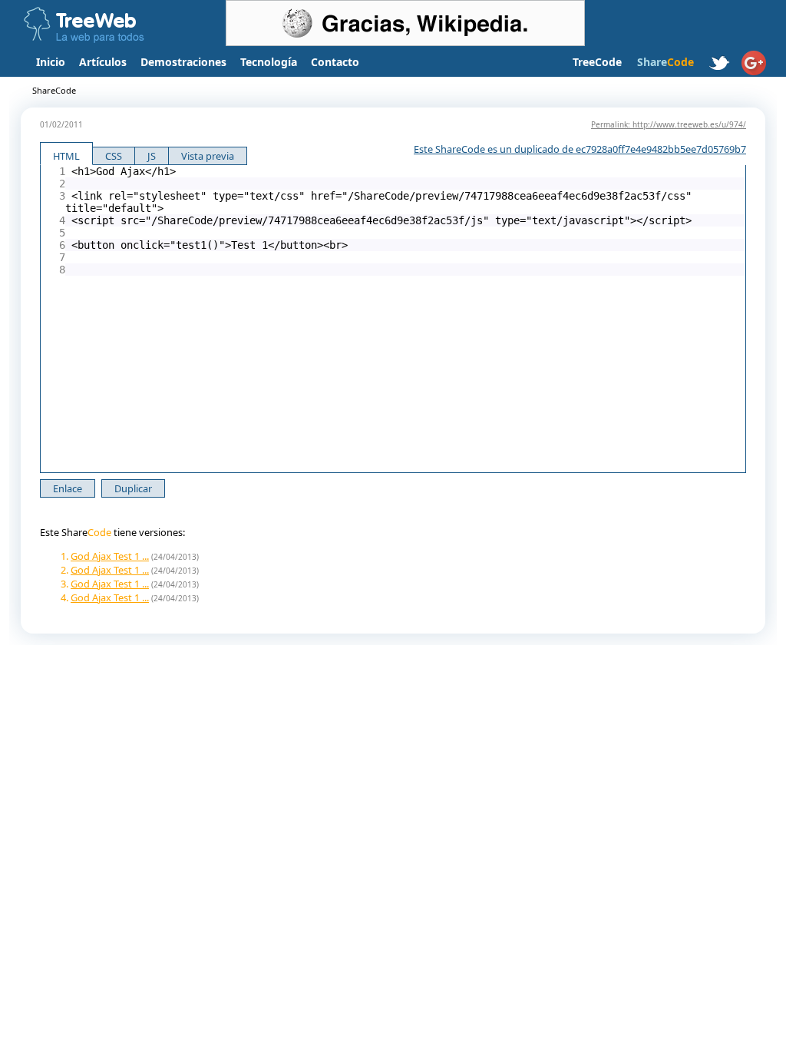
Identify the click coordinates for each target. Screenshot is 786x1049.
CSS (113, 156)
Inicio (50, 62)
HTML (66, 156)
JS (151, 156)
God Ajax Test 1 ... (110, 556)
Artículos (103, 62)
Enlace (67, 488)
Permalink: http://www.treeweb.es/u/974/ (668, 124)
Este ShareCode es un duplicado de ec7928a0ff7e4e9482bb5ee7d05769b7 (580, 149)
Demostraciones (183, 62)
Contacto (335, 62)
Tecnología (268, 62)
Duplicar (133, 488)
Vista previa (207, 156)
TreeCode (597, 62)
